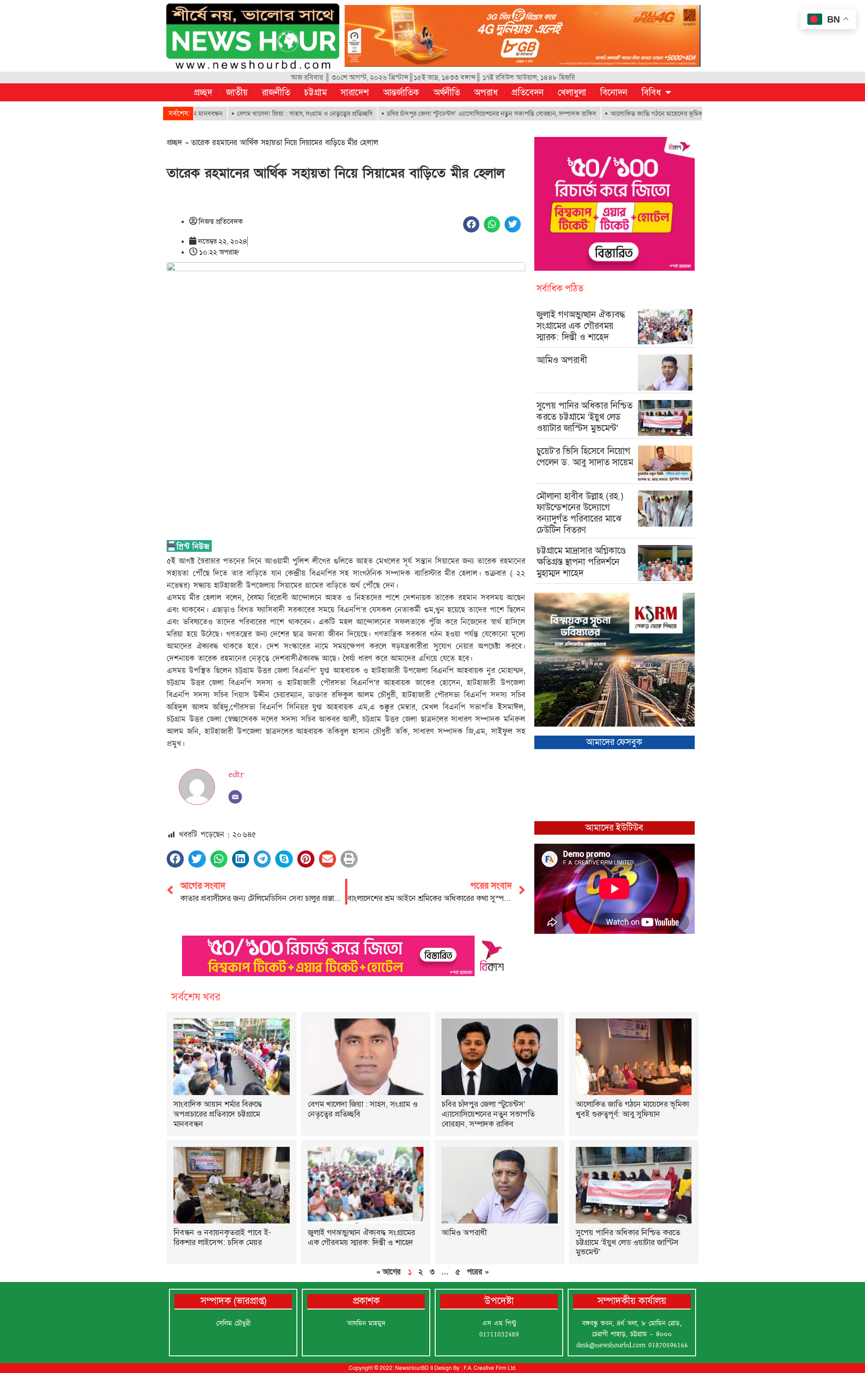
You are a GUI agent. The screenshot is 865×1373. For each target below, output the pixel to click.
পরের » (478, 1272)
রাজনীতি (276, 92)
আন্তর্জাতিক (401, 92)
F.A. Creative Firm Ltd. (490, 1368)
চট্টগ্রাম (315, 92)
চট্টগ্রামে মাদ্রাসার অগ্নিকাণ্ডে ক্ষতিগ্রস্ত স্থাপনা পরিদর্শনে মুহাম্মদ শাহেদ (581, 562)
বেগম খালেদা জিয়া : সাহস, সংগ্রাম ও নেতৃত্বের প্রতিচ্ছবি (261, 113)
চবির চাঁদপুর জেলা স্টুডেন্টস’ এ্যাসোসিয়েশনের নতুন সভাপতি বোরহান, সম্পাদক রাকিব (447, 113)
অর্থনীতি (446, 92)
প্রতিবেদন (528, 92)
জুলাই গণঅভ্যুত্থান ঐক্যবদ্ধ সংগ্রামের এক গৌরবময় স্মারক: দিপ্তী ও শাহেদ (581, 326)
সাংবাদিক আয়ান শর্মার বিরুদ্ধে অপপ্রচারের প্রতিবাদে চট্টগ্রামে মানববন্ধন (217, 1114)
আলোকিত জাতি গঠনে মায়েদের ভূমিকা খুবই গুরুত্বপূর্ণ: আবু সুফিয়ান (649, 113)
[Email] (235, 797)
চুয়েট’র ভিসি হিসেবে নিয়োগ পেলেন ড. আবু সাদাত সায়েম (585, 456)
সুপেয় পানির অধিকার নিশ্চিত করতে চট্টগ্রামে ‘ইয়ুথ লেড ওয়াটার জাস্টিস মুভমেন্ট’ (585, 417)
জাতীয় (237, 92)
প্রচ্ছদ (203, 92)
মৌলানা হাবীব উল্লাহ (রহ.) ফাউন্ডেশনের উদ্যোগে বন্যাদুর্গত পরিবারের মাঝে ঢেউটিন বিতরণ (580, 513)
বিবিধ (651, 92)
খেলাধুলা (572, 92)
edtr (236, 774)
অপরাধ (486, 92)
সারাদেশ (355, 92)
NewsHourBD (412, 1368)
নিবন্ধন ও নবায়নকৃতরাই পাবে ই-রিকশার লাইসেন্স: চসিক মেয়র (222, 1237)
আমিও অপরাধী (562, 360)
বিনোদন (614, 92)
